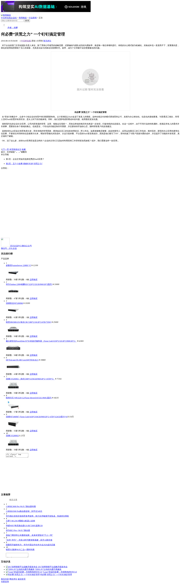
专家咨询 (5, 582)
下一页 (6, 149)
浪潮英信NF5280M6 (14, 303)
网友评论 (13, 579)
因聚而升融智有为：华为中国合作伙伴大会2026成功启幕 (30, 545)
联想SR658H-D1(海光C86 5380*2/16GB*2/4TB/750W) (28, 322)
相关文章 (13, 500)
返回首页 (22, 579)
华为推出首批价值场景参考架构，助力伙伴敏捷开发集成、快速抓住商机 (37, 516)
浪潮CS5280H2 (12, 436)
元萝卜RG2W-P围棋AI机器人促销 (20, 521)
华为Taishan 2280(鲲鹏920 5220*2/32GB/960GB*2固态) (29, 284)
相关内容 (5, 579)
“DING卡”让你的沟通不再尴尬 (48, 569)
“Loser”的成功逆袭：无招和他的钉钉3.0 (60, 572)
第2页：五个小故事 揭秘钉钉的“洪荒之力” (24, 164)
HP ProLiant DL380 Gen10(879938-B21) (22, 360)
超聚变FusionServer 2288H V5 (18, 265)
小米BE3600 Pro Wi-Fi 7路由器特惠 (21, 506)
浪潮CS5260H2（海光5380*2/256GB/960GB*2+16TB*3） (30, 379)
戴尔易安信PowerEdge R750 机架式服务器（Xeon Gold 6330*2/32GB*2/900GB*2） (41, 341)
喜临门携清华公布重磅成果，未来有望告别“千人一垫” (29, 535)
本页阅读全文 (15, 149)
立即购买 (33, 279)
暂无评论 (47, 41)
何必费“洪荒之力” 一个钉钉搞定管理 (56, 574)
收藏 (24, 149)
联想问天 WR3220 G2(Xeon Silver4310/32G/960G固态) (29, 398)
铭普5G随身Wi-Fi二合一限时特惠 (20, 550)
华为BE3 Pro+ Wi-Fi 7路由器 (18, 530)
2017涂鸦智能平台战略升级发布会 (52, 567)
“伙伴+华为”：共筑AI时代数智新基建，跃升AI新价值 (29, 540)
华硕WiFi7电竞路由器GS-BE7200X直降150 (24, 526)
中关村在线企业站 (9, 18)
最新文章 (5, 500)
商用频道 (23, 18)
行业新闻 (33, 18)
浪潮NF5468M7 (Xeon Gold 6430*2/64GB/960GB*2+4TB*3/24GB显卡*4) (36, 417)
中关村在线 (26, 41)
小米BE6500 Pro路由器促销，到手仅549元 (24, 511)
